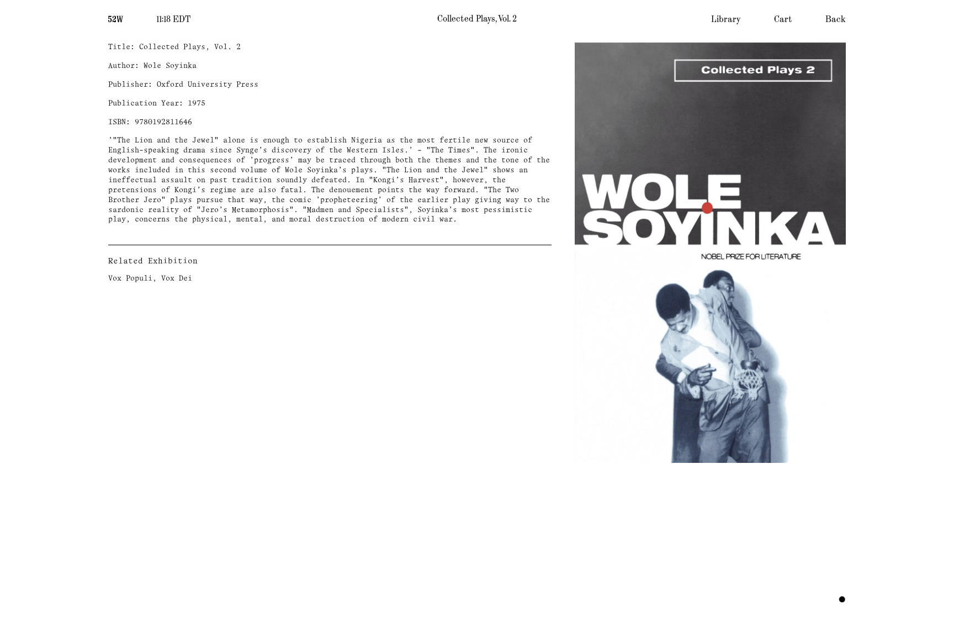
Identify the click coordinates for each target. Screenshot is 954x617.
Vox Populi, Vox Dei (150, 278)
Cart (783, 19)
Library (726, 19)
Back (835, 19)
